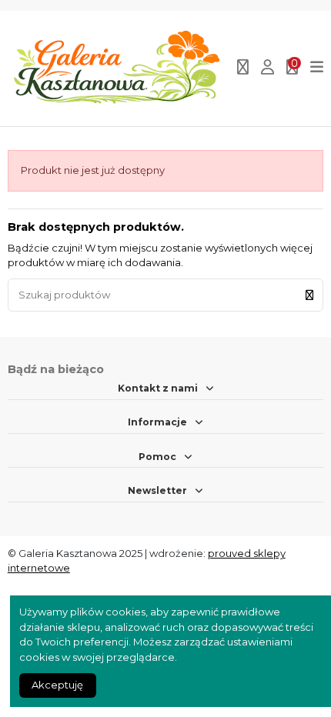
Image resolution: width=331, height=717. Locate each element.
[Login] (267, 68)
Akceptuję (57, 685)
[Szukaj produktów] (309, 294)
